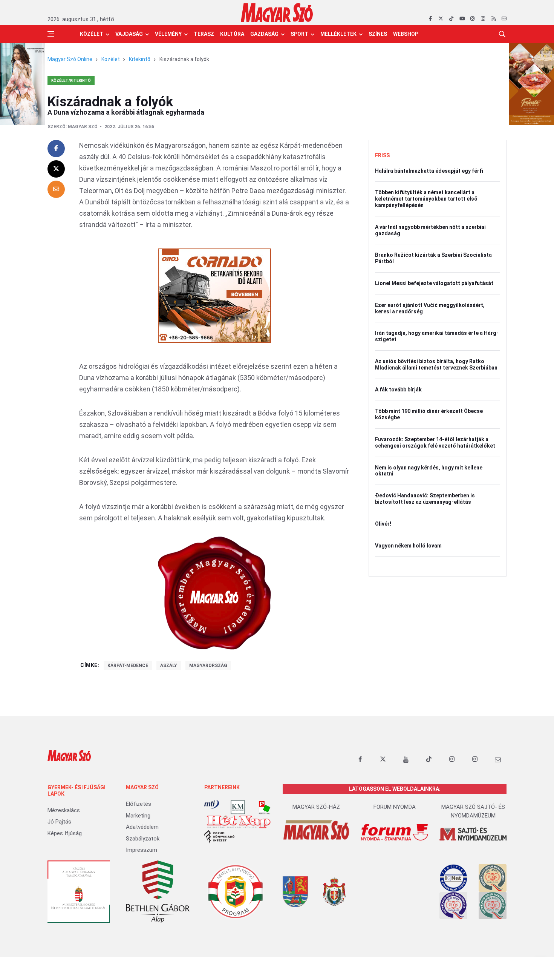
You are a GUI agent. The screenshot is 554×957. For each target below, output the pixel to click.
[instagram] (472, 19)
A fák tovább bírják (398, 389)
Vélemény (168, 34)
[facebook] (430, 19)
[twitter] (440, 19)
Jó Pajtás (59, 821)
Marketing (138, 815)
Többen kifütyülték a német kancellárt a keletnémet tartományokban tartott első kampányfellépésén (426, 198)
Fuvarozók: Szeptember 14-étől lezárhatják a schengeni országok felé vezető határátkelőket (435, 442)
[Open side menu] (50, 34)
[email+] (498, 759)
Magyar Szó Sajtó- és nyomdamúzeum (473, 811)
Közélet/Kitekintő (71, 80)
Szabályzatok (142, 838)
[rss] (493, 19)
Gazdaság (264, 34)
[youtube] (461, 19)
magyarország (208, 665)
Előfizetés (138, 804)
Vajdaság (129, 34)
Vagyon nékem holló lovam (408, 546)
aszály (168, 665)
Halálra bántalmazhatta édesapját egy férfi (429, 171)
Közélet (91, 34)
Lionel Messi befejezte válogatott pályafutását (434, 283)
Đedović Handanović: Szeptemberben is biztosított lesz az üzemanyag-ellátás (425, 498)
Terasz (204, 34)
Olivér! (383, 524)
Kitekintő (139, 59)
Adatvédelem (142, 827)
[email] (504, 19)
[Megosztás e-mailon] (56, 189)
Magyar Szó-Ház (316, 807)
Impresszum (141, 850)
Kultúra (232, 34)
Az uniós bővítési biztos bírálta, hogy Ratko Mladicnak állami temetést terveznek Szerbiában (436, 364)
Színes (378, 34)
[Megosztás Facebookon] (56, 148)
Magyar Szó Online (69, 59)
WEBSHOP (405, 34)
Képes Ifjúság (64, 833)
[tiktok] (451, 19)
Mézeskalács (63, 810)
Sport (299, 34)
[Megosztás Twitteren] (56, 169)
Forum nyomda (394, 807)
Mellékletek (338, 34)
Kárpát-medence (127, 665)
